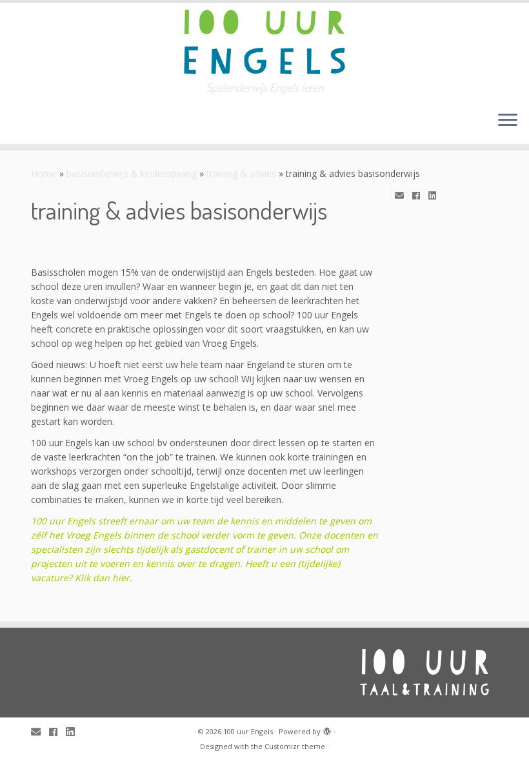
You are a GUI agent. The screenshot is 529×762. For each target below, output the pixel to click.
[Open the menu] (507, 120)
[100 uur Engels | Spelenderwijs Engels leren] (264, 42)
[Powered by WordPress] (327, 729)
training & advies (241, 173)
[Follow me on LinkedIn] (436, 196)
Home (44, 173)
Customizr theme (294, 746)
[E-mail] (403, 196)
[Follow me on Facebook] (420, 196)
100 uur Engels (248, 731)
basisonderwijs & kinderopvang (131, 173)
